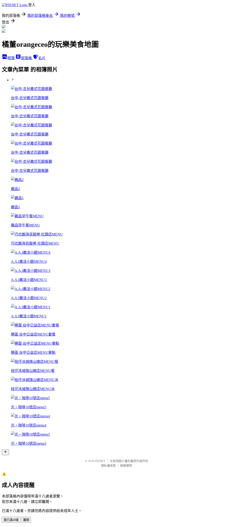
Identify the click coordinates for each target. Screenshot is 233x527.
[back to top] (5, 452)
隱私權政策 (108, 465)
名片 (42, 58)
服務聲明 (126, 465)
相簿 (11, 58)
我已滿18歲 (11, 520)
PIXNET (100, 461)
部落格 (27, 58)
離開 (26, 520)
